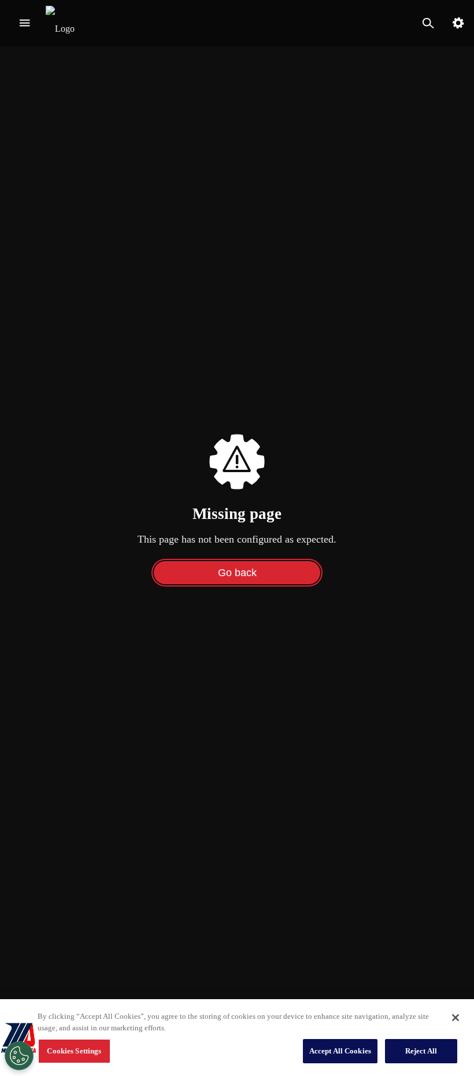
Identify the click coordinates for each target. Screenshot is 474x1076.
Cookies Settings (74, 1051)
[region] (237, 1037)
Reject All (421, 1051)
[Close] (455, 1017)
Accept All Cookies (340, 1051)
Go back (237, 572)
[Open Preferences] (19, 1055)
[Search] (428, 23)
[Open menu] (24, 23)
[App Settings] (458, 23)
